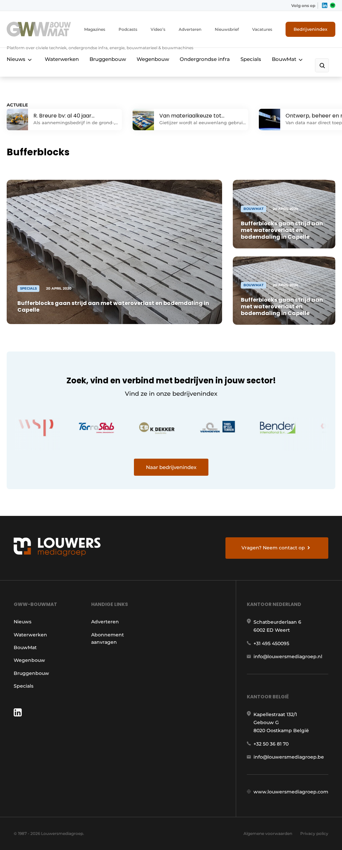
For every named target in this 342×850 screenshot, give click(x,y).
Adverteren (190, 29)
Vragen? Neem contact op (273, 548)
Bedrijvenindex (310, 29)
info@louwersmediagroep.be (288, 757)
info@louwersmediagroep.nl (287, 656)
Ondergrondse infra (205, 59)
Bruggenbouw (108, 59)
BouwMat (284, 59)
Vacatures (262, 29)
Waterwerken (62, 59)
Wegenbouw (153, 59)
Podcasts (128, 29)
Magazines (94, 29)
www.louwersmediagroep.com (290, 792)
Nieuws (16, 59)
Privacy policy (314, 833)
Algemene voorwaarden (267, 833)
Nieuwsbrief (227, 29)
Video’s (158, 29)
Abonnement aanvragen (107, 638)
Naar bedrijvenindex (171, 467)
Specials (250, 59)
